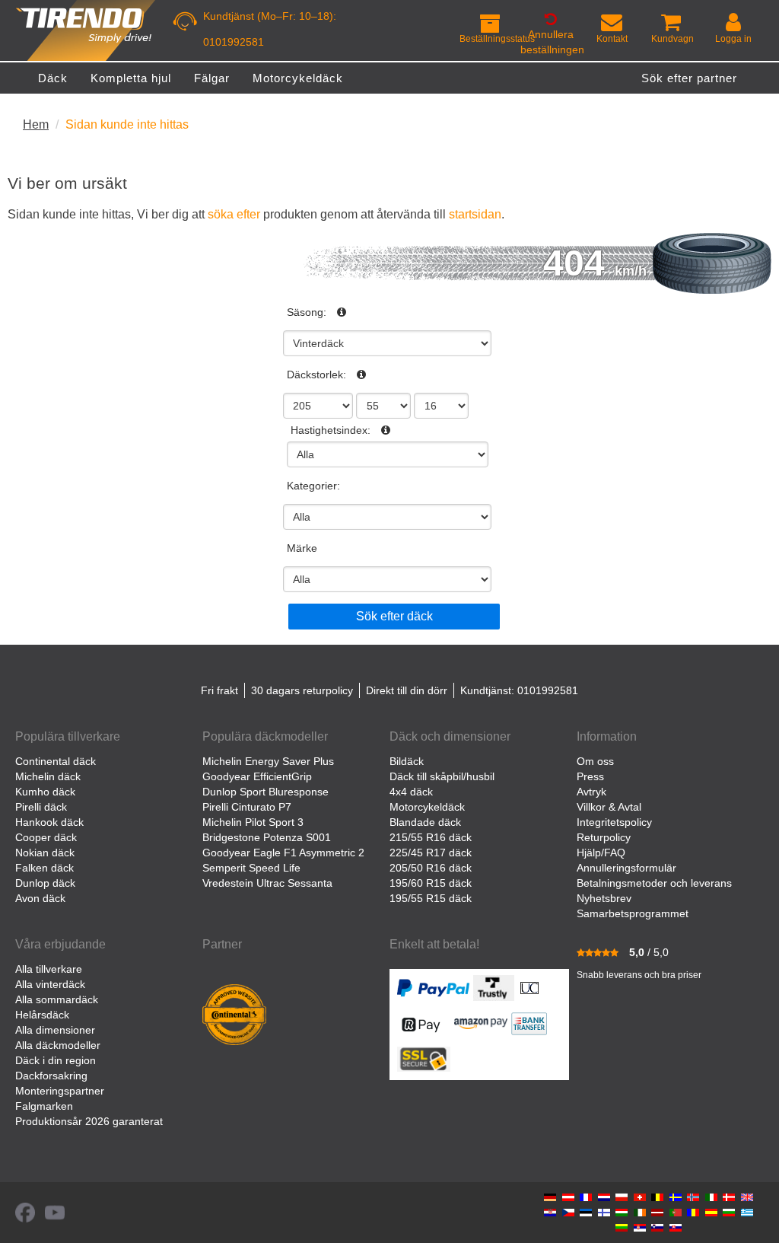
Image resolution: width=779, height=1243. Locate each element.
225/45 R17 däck (431, 852)
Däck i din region (55, 1060)
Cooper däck (46, 837)
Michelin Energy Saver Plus (268, 761)
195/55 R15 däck (431, 898)
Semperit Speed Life (251, 868)
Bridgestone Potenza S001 (266, 837)
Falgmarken (44, 1106)
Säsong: (306, 312)
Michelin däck (48, 776)
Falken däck (44, 868)
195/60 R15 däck (431, 883)
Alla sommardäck (56, 999)
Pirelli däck (41, 807)
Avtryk (591, 792)
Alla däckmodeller (57, 1045)
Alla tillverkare (48, 969)
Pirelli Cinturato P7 (246, 807)
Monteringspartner (59, 1091)
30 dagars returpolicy (302, 690)
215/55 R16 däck (431, 837)
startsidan (475, 214)
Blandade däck (425, 822)
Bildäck (407, 761)
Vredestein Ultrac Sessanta (267, 883)
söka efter (234, 214)
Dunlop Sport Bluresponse (265, 792)
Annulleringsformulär (626, 868)
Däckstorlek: (316, 374)
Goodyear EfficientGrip (257, 776)
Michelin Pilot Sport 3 (253, 822)
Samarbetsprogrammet (632, 913)
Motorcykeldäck (427, 807)
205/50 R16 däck (431, 868)
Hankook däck (49, 822)
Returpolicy (604, 837)
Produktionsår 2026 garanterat (89, 1121)
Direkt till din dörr (406, 690)
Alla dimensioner (55, 1030)
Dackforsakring (51, 1075)
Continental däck (55, 761)
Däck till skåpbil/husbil (442, 776)
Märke (302, 548)
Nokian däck (45, 852)
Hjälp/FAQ (601, 852)
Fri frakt (219, 690)
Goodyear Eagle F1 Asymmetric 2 (283, 852)
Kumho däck (45, 792)
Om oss (595, 761)
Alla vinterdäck (50, 984)
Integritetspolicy (614, 822)
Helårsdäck (42, 1015)
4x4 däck (411, 792)
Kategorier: (313, 486)
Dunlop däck (45, 883)
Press (590, 776)
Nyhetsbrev (604, 898)
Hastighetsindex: (330, 430)
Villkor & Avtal (609, 807)
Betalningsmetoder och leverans (654, 883)
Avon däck (40, 898)
